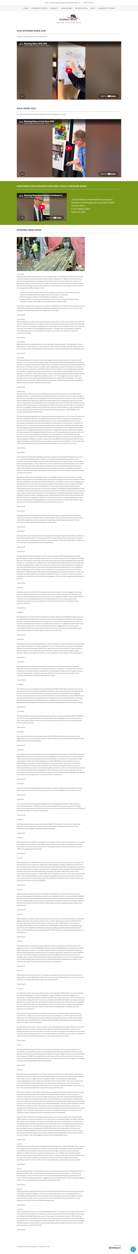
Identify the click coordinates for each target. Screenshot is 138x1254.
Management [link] (66, 8)
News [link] (93, 8)
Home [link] (25, 8)
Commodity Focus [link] (39, 8)
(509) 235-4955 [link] (88, 2)
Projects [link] (54, 8)
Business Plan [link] (81, 8)
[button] (133, 1249)
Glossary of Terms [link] (106, 8)
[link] (69, 17)
